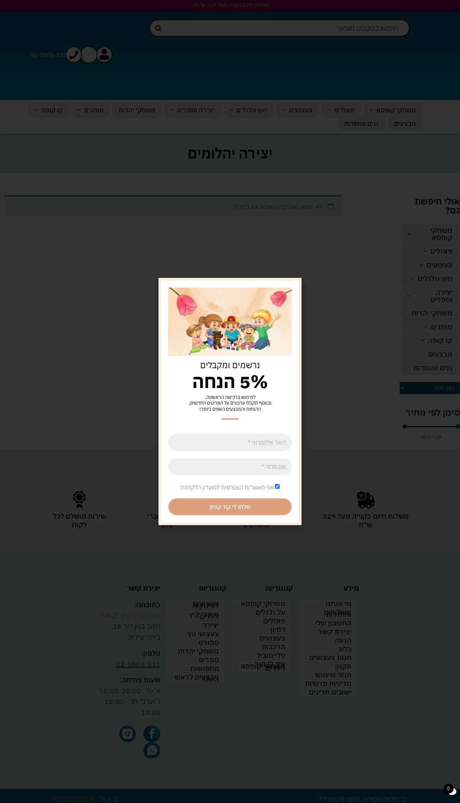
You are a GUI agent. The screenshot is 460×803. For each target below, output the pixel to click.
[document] (230, 401)
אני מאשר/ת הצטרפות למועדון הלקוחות (226, 487)
